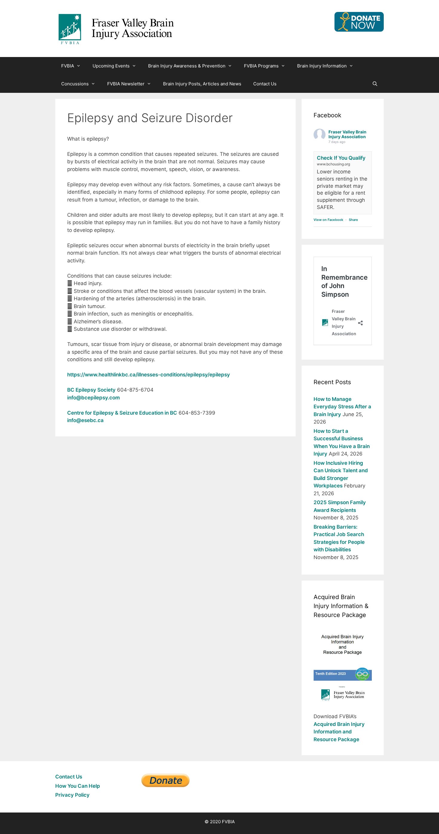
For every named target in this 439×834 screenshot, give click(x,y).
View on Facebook (328, 220)
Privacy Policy (72, 795)
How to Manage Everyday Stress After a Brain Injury (342, 406)
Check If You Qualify (341, 158)
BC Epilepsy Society (91, 390)
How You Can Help (77, 786)
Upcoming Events (111, 66)
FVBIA (67, 66)
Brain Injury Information (322, 66)
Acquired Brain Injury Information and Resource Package (339, 731)
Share (353, 220)
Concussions (75, 84)
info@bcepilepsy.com (93, 398)
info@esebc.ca (85, 420)
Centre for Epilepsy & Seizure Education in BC (122, 413)
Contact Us (265, 84)
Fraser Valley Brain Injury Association (347, 134)
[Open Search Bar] (375, 84)
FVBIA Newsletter (126, 84)
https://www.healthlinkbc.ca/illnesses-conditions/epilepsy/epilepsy (148, 375)
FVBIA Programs (261, 66)
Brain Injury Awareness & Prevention (186, 66)
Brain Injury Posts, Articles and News (202, 84)
